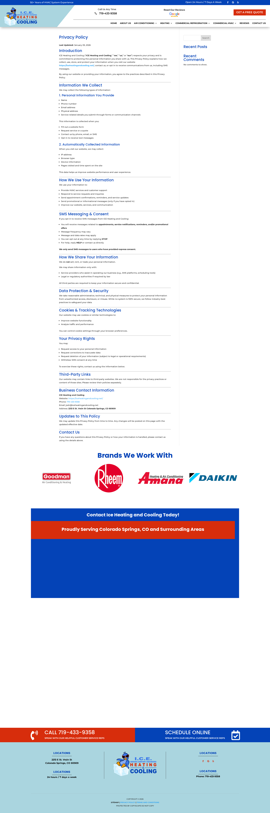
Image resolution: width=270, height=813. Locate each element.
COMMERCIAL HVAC (223, 23)
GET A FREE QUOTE (249, 12)
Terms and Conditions (148, 802)
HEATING (165, 23)
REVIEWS (244, 23)
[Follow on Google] (233, 2)
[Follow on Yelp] (238, 2)
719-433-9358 (73, 402)
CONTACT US (259, 23)
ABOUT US (125, 23)
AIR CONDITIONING (144, 23)
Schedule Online (187, 732)
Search (205, 38)
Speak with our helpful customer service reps (195, 738)
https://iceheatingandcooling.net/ (76, 65)
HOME (114, 23)
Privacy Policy (127, 802)
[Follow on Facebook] (228, 2)
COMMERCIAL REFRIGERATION (191, 23)
